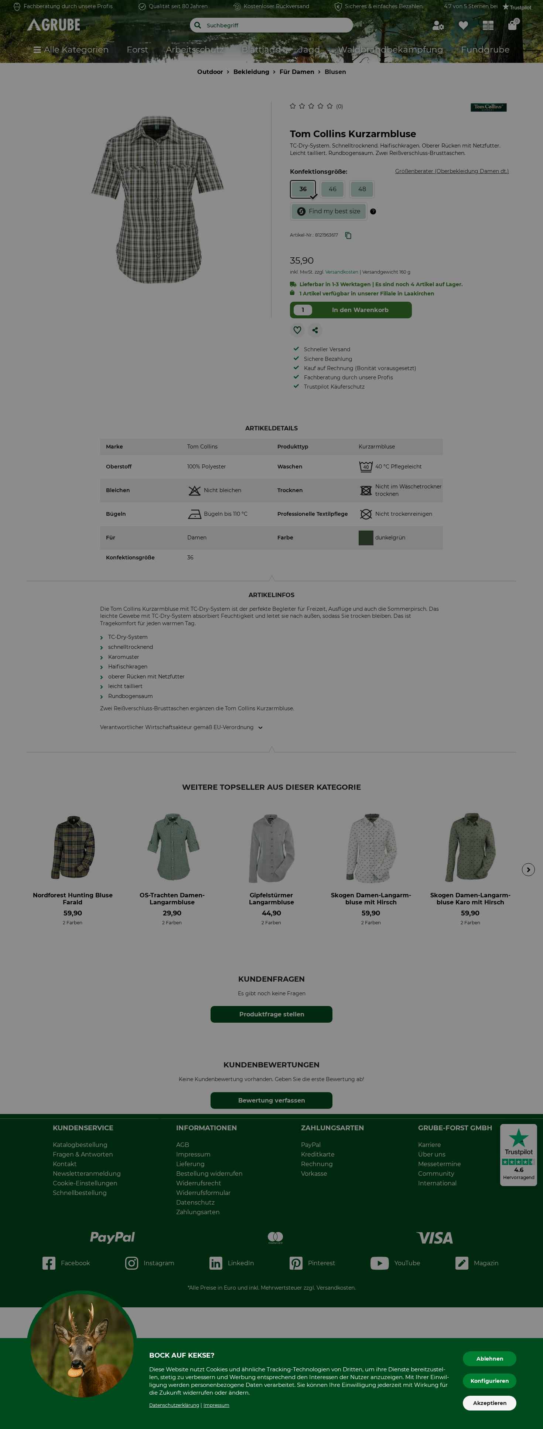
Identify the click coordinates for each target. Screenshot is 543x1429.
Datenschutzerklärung (174, 1405)
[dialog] (271, 714)
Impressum (216, 1405)
